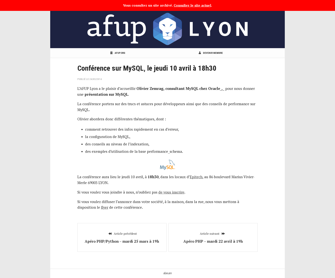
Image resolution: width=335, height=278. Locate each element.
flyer (104, 207)
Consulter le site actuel (192, 5)
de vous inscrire (171, 192)
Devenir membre (212, 52)
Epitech (196, 177)
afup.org (119, 52)
